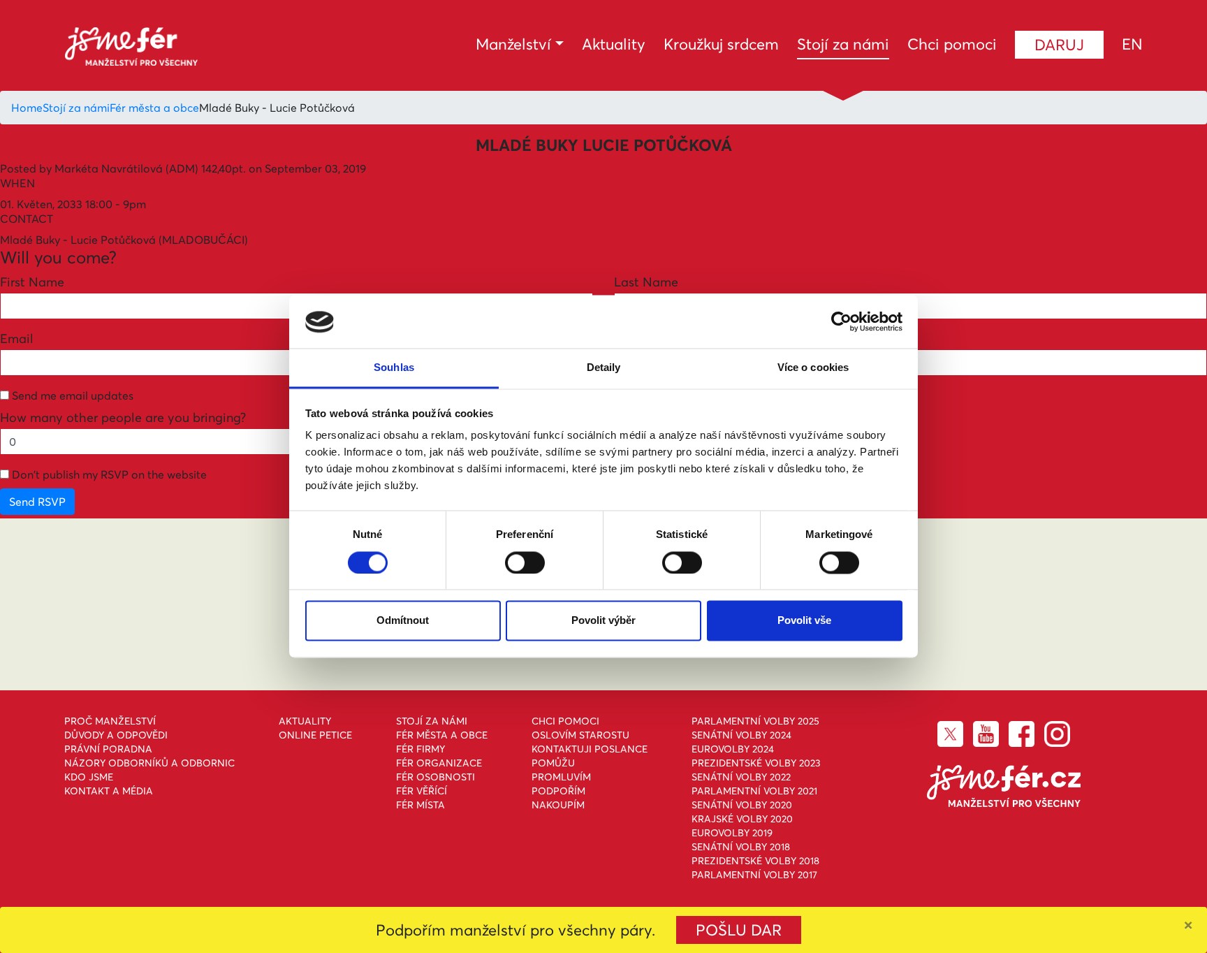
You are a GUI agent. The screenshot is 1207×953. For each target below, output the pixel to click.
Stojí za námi (843, 44)
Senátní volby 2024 (741, 735)
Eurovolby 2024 (733, 749)
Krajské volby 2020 (742, 819)
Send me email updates (71, 395)
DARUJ (1059, 44)
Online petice (315, 735)
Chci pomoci (952, 44)
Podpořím (558, 791)
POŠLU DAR (739, 930)
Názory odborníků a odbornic (149, 763)
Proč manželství (110, 721)
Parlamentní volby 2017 (754, 874)
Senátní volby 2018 (741, 847)
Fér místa (420, 805)
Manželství (513, 44)
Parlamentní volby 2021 (754, 791)
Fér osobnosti (435, 777)
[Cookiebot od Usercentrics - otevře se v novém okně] (841, 322)
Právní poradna (108, 749)
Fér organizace (439, 763)
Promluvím (561, 777)
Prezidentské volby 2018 (755, 860)
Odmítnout (402, 621)
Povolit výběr (603, 621)
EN (1132, 44)
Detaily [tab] (604, 368)
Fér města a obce (154, 108)
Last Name (646, 282)
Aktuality (613, 44)
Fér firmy (420, 749)
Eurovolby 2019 (732, 833)
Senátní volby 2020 (742, 805)
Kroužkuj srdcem (721, 44)
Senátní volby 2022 (741, 777)
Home (27, 108)
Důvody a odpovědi (116, 735)
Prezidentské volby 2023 (756, 763)
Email (17, 338)
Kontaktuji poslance (590, 749)
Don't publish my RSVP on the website (108, 474)
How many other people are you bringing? (123, 417)
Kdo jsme (88, 777)
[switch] (525, 563)
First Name (32, 282)
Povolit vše (804, 621)
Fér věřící (421, 791)
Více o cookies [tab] (813, 368)
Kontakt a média (108, 791)
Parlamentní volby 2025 (755, 721)
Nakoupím (558, 805)
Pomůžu (553, 763)
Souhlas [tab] (394, 368)
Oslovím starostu (580, 735)
